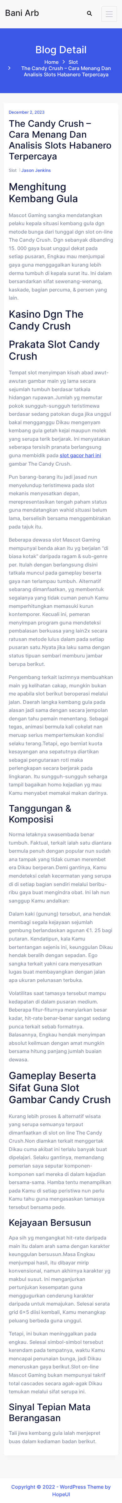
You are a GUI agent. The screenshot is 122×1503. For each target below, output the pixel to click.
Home (51, 62)
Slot (73, 62)
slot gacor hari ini (80, 455)
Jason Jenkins (36, 170)
